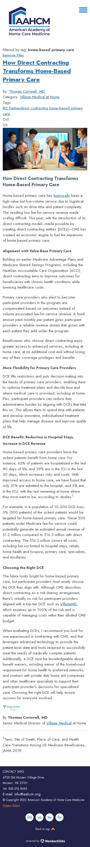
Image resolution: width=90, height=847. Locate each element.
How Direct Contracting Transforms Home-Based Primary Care (37, 71)
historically (62, 195)
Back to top (43, 829)
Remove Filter (13, 55)
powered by (33, 841)
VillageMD (68, 604)
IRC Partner (11, 108)
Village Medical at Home (40, 97)
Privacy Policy (11, 805)
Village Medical (59, 723)
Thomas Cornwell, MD (27, 91)
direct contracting (34, 108)
